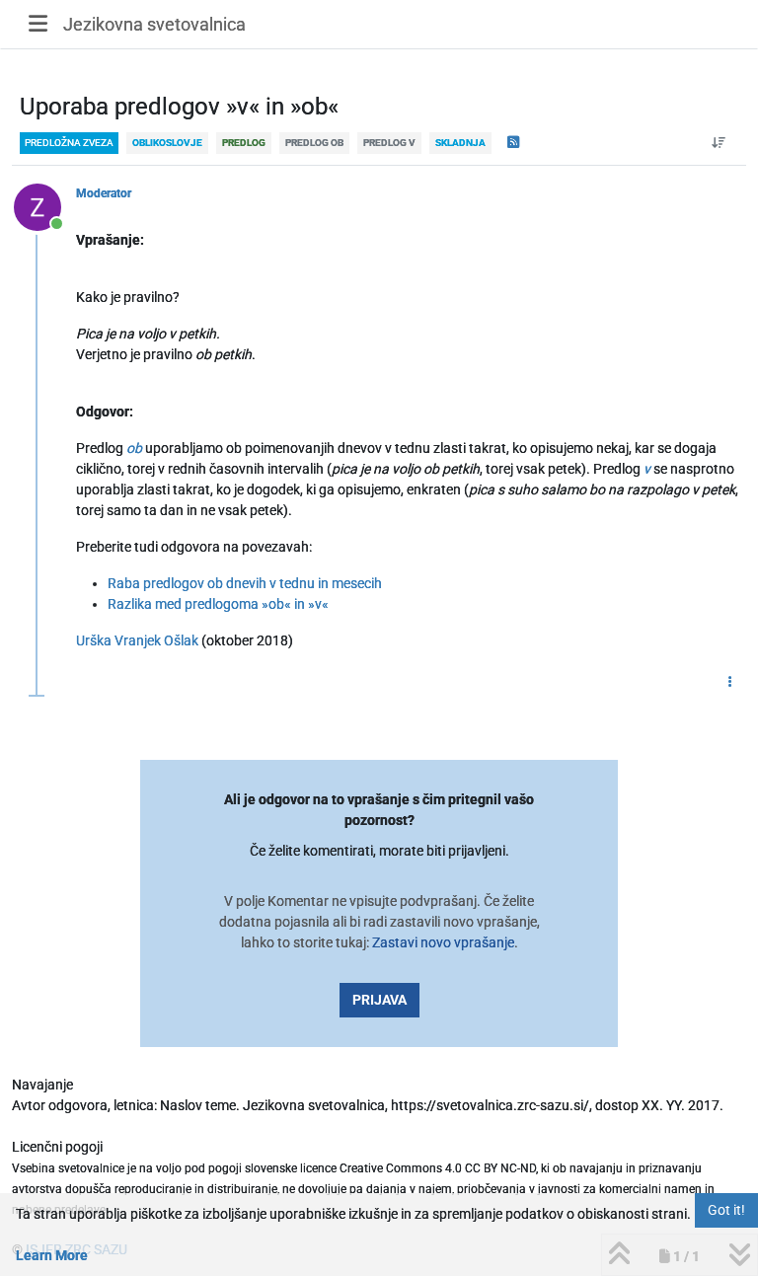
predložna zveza (69, 142)
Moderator (103, 193)
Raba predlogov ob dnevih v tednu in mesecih (245, 583)
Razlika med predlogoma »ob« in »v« (218, 604)
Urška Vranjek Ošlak (137, 640)
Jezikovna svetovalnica (154, 24)
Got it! (726, 1210)
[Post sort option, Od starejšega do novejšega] (719, 143)
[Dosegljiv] (45, 206)
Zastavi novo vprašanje (443, 942)
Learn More (52, 1255)
